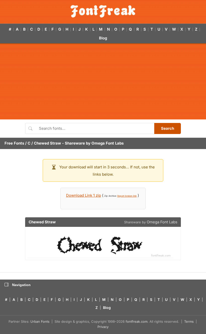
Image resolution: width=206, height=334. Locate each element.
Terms (189, 321)
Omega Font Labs (107, 143)
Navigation (21, 285)
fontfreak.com (136, 321)
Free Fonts (14, 143)
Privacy (103, 327)
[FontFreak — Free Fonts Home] (103, 11)
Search (167, 128)
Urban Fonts (39, 321)
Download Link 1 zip (83, 195)
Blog (103, 38)
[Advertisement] (103, 82)
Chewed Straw (47, 143)
